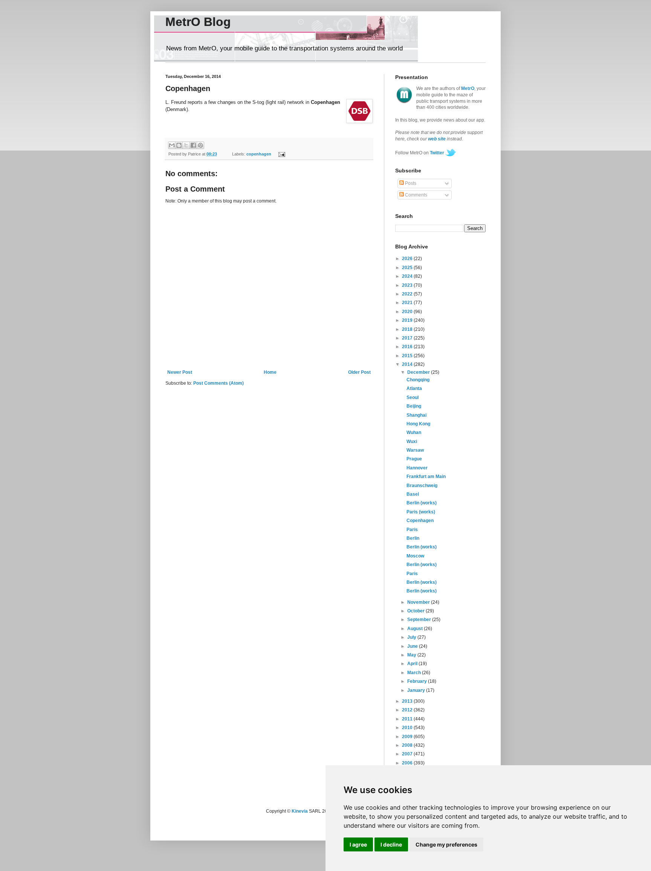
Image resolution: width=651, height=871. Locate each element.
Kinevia (300, 811)
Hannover (417, 468)
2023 (408, 285)
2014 (408, 364)
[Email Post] (280, 154)
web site (437, 139)
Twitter (437, 152)
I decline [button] (391, 844)
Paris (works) (420, 512)
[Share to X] (186, 145)
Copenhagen (420, 520)
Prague (414, 458)
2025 (408, 267)
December (419, 372)
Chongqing (417, 379)
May (412, 655)
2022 (408, 294)
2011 (408, 719)
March (414, 672)
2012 (408, 710)
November (419, 602)
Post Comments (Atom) (218, 383)
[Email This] (172, 145)
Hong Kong (418, 423)
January (416, 690)
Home (270, 372)
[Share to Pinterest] (200, 145)
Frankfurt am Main (426, 476)
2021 (408, 302)
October (416, 611)
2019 (408, 320)
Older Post (359, 372)
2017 (408, 338)
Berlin (412, 538)
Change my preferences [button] (446, 844)
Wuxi (411, 441)
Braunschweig (421, 485)
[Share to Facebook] (193, 145)
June (413, 646)
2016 (408, 346)
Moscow (415, 556)
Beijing (413, 406)
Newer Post (179, 372)
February (417, 681)
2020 (408, 311)
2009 (408, 736)
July (412, 637)
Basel (412, 494)
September (419, 619)
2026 (408, 258)
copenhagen (258, 154)
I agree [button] (358, 844)
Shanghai (416, 415)
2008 (408, 745)
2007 (408, 754)
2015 (408, 355)
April (413, 663)
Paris (412, 529)
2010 (408, 727)
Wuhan (413, 432)
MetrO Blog (198, 22)
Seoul (412, 397)
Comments (415, 195)
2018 (408, 329)
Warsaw (415, 450)
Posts (410, 183)
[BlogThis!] (179, 145)
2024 (408, 276)
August (415, 628)
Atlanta (414, 388)
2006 (408, 763)
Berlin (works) (421, 503)
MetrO (467, 88)
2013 (408, 701)
